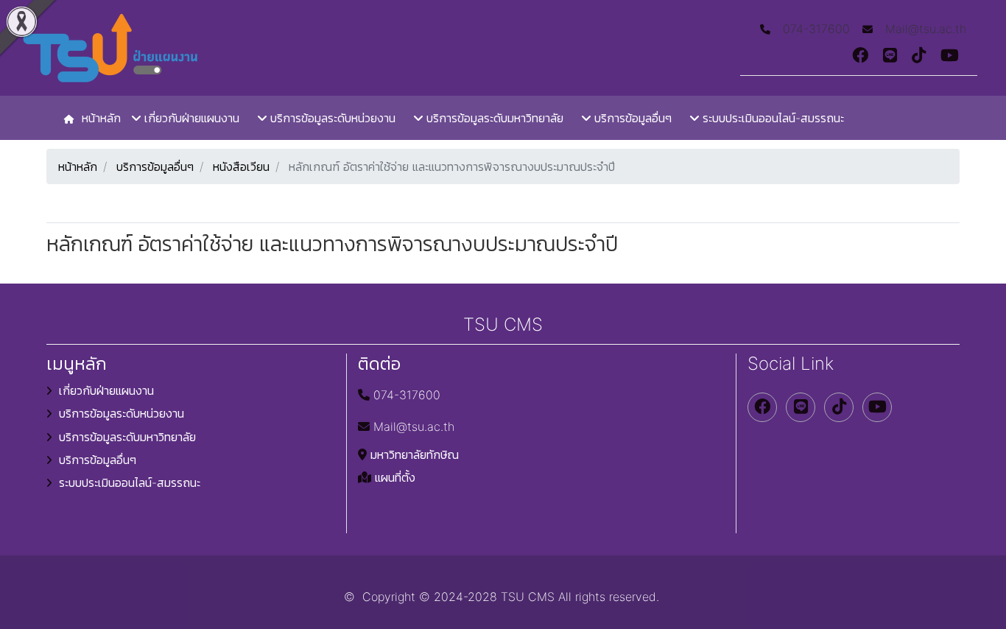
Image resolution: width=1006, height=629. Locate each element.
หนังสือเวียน (241, 166)
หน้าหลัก (77, 166)
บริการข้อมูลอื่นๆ (155, 166)
